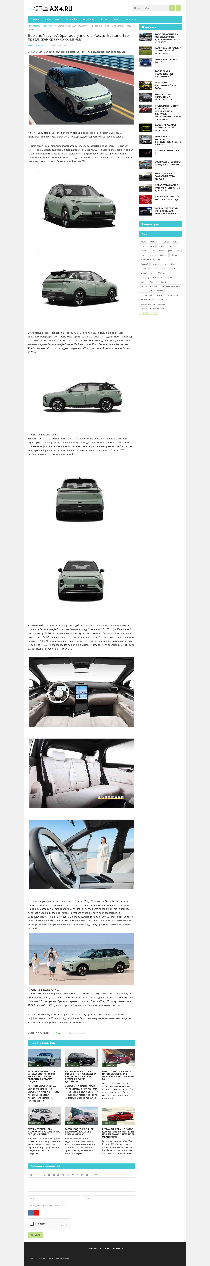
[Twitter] (103, 1255)
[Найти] (172, 8)
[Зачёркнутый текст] (44, 1175)
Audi (175, 241)
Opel (170, 259)
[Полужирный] (31, 1175)
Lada (178, 250)
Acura (143, 241)
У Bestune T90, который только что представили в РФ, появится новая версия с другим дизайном (80, 1076)
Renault (155, 264)
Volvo (143, 282)
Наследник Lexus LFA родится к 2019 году (167, 198)
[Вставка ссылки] (68, 1175)
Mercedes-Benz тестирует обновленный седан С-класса (168, 140)
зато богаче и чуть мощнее (153, 299)
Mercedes (175, 255)
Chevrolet (172, 246)
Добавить (35, 1235)
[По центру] (53, 1175)
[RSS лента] (121, 1255)
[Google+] (112, 1255)
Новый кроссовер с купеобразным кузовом (160, 286)
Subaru (144, 268)
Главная (35, 19)
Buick (151, 246)
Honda (161, 250)
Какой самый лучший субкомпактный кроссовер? (168, 50)
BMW (143, 246)
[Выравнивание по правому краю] (58, 1175)
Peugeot (144, 264)
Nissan (161, 259)
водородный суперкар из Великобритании (160, 295)
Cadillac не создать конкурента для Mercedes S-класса (166, 211)
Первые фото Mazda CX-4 (168, 151)
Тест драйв (71, 19)
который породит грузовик (153, 304)
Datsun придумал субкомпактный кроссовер (165, 128)
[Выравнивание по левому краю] (49, 1175)
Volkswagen (163, 273)
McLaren (163, 255)
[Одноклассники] (107, 1255)
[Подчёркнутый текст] (39, 1175)
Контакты (131, 19)
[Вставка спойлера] (96, 1175)
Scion (165, 264)
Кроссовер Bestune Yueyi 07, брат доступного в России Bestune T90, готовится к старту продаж (42, 1076)
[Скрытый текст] (82, 1175)
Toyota (172, 268)
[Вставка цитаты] (87, 1175)
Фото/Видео (89, 19)
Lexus (143, 255)
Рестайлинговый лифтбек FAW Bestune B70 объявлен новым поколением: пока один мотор (118, 1133)
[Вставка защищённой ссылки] (72, 1175)
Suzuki (154, 268)
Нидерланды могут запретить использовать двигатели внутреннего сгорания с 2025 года (168, 113)
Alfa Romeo (154, 241)
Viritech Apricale (147, 273)
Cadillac (161, 246)
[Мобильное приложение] (88, 1255)
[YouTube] (117, 1255)
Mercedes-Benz (147, 259)
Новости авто (52, 19)
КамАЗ (163, 282)
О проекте (92, 1248)
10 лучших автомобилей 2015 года (165, 85)
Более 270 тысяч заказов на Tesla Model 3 (165, 176)
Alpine (166, 241)
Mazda (153, 255)
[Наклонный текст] (35, 1175)
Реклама (104, 1248)
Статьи (116, 19)
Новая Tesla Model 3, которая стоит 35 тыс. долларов (167, 188)
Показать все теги (149, 313)
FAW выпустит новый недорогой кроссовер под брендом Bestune (44, 1132)
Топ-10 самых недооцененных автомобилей (164, 74)
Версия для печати (76, 1033)
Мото (104, 19)
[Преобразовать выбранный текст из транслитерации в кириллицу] (91, 1175)
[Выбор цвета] (77, 1175)
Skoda (173, 264)
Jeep (170, 250)
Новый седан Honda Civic (152, 290)
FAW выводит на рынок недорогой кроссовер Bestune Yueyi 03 (79, 1132)
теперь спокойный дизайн (152, 308)
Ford (152, 250)
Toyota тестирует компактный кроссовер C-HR (165, 97)
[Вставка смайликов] (63, 1175)
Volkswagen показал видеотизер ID (156, 277)
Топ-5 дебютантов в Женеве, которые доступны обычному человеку (167, 38)
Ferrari (143, 250)
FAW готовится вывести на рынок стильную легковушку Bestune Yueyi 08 (118, 1075)
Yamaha (153, 282)
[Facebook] (93, 1255)
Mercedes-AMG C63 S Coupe (166, 60)
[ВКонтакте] (31, 1213)
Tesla (163, 268)
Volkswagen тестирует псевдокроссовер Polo (168, 163)
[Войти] (178, 8)
